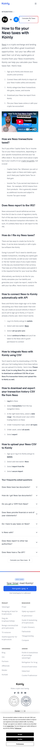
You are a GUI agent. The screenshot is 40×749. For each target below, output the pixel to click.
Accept (20, 734)
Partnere (5, 661)
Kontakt (5, 675)
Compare (25, 640)
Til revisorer (6, 632)
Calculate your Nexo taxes (19, 560)
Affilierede (6, 666)
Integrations (7, 12)
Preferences (20, 744)
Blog (3, 653)
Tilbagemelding (28, 636)
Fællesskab (26, 631)
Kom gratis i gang (19, 588)
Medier (4, 670)
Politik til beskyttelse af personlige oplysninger (30, 655)
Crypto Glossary (28, 627)
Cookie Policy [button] (10, 726)
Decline (20, 739)
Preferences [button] (18, 728)
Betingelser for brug (29, 662)
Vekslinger (6, 607)
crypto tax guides (27, 161)
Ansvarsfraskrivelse (29, 667)
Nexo (4, 44)
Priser (24, 607)
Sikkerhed (26, 671)
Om (3, 657)
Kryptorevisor (27, 616)
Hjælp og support (28, 611)
